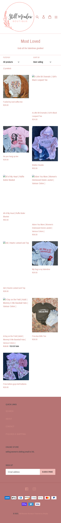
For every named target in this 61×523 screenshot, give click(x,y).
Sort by (36, 58)
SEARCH (9, 411)
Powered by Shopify (41, 514)
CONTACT (10, 426)
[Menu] (56, 17)
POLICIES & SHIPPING (16, 434)
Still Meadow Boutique (26, 514)
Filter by (6, 58)
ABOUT (9, 419)
